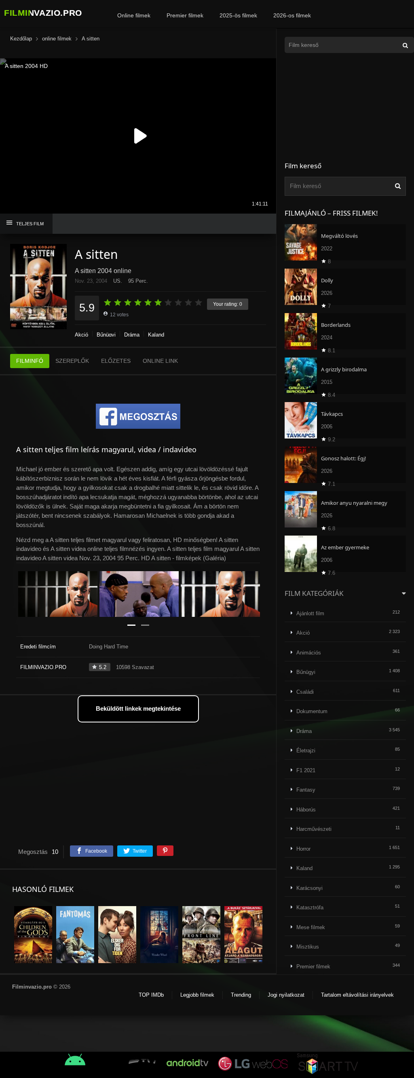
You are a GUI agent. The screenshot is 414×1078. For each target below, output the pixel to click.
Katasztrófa (309, 907)
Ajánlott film (310, 613)
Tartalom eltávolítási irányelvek (357, 995)
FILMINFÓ (29, 361)
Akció (81, 335)
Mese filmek (310, 927)
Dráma (131, 335)
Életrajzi (305, 751)
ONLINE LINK (160, 361)
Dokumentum (311, 711)
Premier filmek (185, 15)
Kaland (156, 335)
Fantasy (305, 790)
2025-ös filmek (238, 15)
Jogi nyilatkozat (286, 995)
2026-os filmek (292, 15)
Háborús (306, 810)
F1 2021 (305, 770)
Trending (241, 995)
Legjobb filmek (197, 995)
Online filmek (133, 15)
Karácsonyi (309, 888)
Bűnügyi (106, 335)
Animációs (308, 653)
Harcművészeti (314, 829)
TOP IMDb (151, 995)
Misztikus (307, 947)
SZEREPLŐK (72, 361)
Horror (303, 849)
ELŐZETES (116, 361)
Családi (305, 692)
